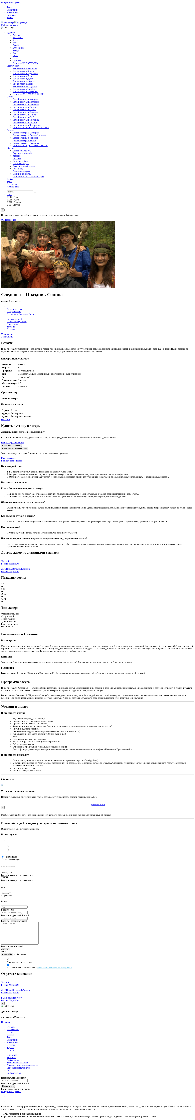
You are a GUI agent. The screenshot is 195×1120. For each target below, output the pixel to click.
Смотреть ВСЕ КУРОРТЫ (25, 63)
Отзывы (11, 329)
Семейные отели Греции (25, 107)
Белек (15, 40)
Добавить (97, 804)
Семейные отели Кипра (24, 114)
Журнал (10, 148)
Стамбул (17, 60)
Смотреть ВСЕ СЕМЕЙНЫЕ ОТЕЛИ (31, 127)
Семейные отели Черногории (27, 125)
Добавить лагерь (15, 1060)
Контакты (11, 15)
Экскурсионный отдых (24, 166)
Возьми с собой (20, 161)
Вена (15, 42)
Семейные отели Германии (26, 104)
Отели (10, 96)
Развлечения (13, 66)
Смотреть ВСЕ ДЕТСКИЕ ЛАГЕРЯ (30, 145)
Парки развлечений (22, 153)
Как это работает (9, 458)
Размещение (17, 321)
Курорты (11, 32)
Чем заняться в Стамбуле (25, 89)
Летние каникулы (21, 171)
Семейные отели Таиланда (26, 120)
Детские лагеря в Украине (25, 138)
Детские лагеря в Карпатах (26, 143)
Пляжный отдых (21, 163)
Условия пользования (17, 1062)
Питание (17, 158)
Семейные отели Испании (25, 112)
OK (3, 220)
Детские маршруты (22, 150)
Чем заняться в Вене (22, 76)
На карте (5, 419)
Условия (11, 326)
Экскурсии (12, 10)
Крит (15, 53)
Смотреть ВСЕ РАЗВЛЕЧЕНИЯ (28, 94)
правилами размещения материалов (54, 967)
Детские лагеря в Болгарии (26, 132)
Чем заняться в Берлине (24, 71)
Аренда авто (13, 12)
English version (14, 1073)
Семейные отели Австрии (25, 99)
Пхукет (16, 58)
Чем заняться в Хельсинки (25, 91)
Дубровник (18, 48)
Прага (15, 55)
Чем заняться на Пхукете (25, 86)
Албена (16, 35)
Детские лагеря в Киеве (24, 140)
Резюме (14, 319)
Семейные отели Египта (24, 109)
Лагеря (10, 130)
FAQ (9, 1070)
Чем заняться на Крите (24, 81)
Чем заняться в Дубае (23, 78)
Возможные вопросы (11, 460)
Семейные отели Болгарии (26, 102)
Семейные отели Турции (25, 122)
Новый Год (18, 168)
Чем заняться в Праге (23, 84)
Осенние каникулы (22, 174)
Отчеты (10, 1050)
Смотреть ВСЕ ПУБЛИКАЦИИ (28, 176)
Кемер (16, 50)
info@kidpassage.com (11, 2)
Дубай (16, 45)
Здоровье (17, 156)
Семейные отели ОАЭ (23, 117)
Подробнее (10, 220)
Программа (12, 324)
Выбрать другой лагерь (12, 442)
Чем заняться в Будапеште (25, 73)
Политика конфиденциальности (22, 1065)
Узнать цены (7, 334)
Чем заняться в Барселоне (25, 68)
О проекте (12, 1055)
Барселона (18, 37)
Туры (9, 7)
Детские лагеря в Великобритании (29, 135)
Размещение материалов (19, 1068)
